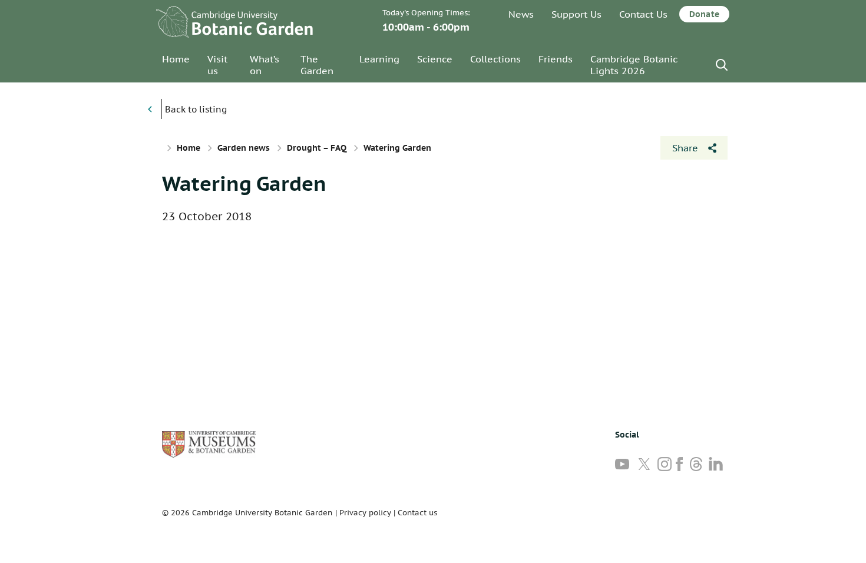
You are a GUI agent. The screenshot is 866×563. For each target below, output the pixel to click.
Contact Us (643, 14)
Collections (495, 59)
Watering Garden (244, 183)
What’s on (264, 65)
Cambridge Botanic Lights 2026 (633, 65)
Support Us (576, 14)
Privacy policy (365, 513)
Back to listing (196, 109)
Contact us (417, 513)
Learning (379, 59)
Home (176, 59)
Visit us (217, 65)
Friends (555, 59)
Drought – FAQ (316, 148)
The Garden (316, 65)
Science (434, 59)
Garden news (243, 148)
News (521, 14)
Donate (704, 14)
